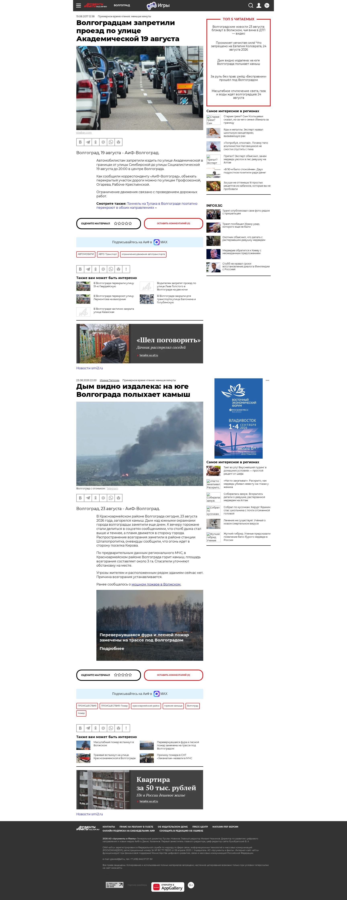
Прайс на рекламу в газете (136, 827)
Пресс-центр (200, 827)
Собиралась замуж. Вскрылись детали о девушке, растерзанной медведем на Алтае (244, 497)
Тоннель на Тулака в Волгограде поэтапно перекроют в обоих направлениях (146, 206)
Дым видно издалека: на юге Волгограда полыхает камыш (238, 62)
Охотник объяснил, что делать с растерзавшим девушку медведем (243, 238)
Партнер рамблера (137, 885)
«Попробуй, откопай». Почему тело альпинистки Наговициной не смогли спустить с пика (246, 146)
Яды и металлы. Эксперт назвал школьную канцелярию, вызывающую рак (243, 132)
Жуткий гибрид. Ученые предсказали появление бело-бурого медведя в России (247, 537)
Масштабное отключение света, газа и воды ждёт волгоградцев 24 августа (239, 94)
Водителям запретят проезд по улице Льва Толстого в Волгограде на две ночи (176, 286)
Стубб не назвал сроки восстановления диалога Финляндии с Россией (246, 266)
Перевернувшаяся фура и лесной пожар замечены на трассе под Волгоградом (144, 637)
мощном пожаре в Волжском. (156, 584)
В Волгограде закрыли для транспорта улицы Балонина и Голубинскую (176, 299)
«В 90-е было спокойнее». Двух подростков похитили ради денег (245, 171)
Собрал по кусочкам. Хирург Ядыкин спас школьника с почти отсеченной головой (247, 510)
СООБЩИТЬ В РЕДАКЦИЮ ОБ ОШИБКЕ (181, 831)
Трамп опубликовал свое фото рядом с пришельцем (246, 212)
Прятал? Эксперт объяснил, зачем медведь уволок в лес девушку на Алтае (245, 159)
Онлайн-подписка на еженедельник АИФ (129, 831)
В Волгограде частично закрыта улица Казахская (114, 310)
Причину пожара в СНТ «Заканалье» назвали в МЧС (174, 756)
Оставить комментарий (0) (173, 223)
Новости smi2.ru (89, 368)
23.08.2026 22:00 (86, 380)
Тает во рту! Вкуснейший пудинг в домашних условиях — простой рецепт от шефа (245, 470)
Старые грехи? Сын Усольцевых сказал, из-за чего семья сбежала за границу (246, 119)
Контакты (109, 827)
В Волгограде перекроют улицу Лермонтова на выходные (114, 297)
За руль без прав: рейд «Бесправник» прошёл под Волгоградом (238, 78)
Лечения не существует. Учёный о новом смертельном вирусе (245, 522)
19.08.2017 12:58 (85, 16)
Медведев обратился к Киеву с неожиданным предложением (241, 252)
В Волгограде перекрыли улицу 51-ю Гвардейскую (114, 285)
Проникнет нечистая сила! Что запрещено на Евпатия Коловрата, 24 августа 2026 (238, 46)
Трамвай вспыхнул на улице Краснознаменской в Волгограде (115, 756)
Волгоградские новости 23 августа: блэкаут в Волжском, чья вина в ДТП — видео (238, 30)
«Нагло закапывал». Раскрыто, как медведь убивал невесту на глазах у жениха (246, 484)
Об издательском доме (173, 827)
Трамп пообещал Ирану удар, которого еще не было (241, 225)
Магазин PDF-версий (225, 827)
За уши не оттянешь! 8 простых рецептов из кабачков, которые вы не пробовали (247, 185)
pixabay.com (84, 132)
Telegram (112, 488)
